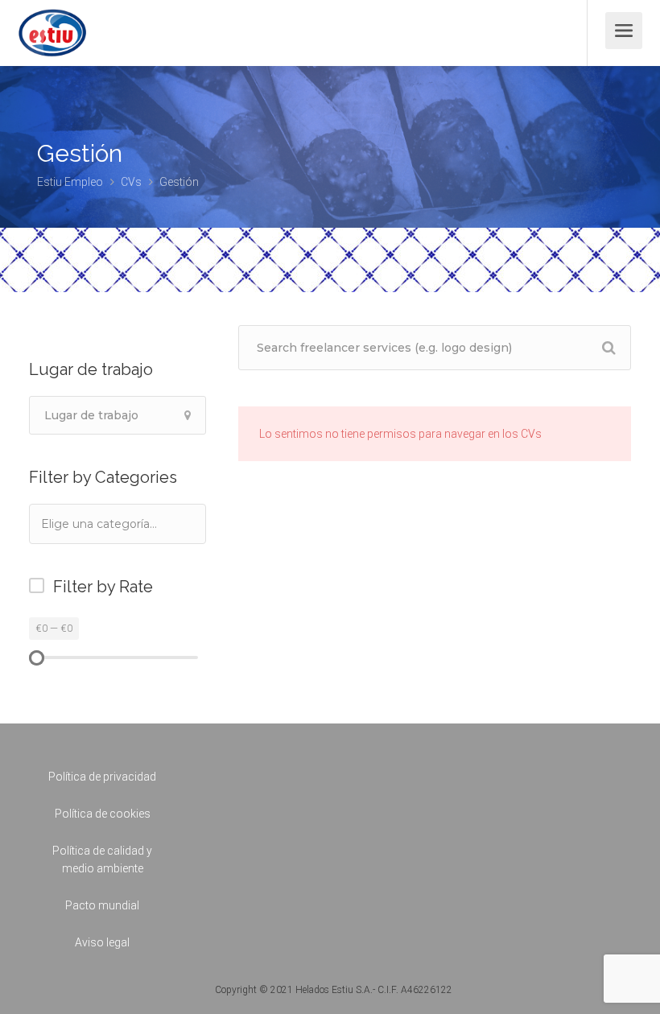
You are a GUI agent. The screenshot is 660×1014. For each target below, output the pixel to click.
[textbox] (121, 523)
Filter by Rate (103, 586)
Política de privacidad (102, 776)
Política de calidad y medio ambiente (102, 859)
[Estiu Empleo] (52, 44)
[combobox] (117, 524)
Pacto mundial (102, 905)
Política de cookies (103, 813)
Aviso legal (102, 942)
